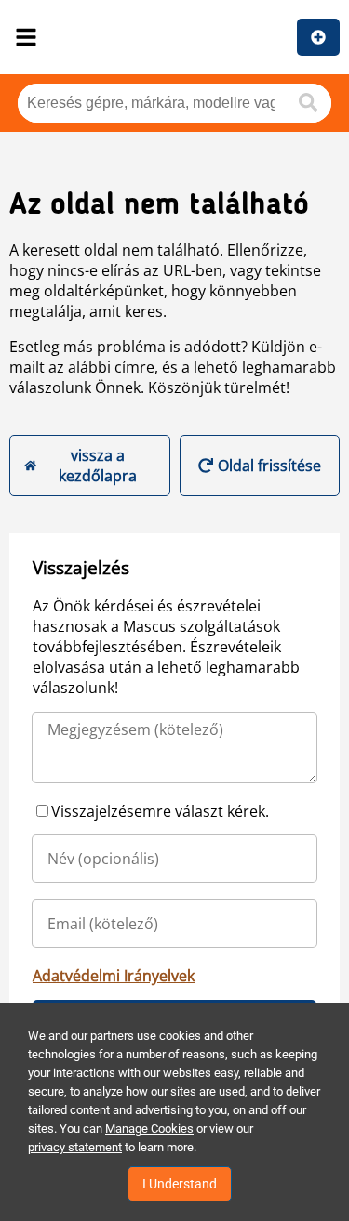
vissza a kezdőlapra (98, 465)
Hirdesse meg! (318, 37)
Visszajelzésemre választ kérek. (160, 811)
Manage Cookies (149, 1129)
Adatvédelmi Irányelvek (114, 975)
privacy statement (75, 1147)
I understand (179, 1183)
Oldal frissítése (269, 465)
